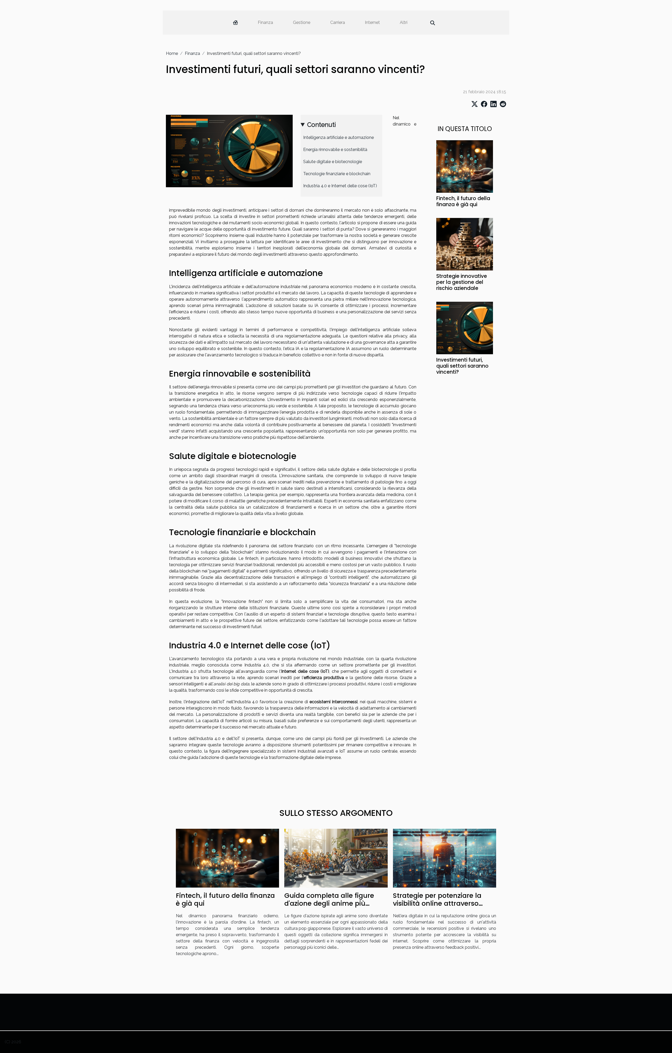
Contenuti (321, 124)
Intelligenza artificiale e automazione (338, 137)
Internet (372, 22)
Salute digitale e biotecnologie (332, 161)
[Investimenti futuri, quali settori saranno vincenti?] (464, 327)
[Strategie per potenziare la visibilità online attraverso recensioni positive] (444, 857)
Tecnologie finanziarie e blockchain (336, 173)
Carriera (337, 22)
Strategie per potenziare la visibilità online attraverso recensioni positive (437, 903)
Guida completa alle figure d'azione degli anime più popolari (329, 903)
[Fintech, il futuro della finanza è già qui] (464, 166)
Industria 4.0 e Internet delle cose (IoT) (340, 185)
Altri (403, 22)
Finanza (265, 22)
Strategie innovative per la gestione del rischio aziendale (461, 282)
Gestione (301, 22)
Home (172, 53)
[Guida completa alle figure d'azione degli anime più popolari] (335, 857)
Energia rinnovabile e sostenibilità (335, 149)
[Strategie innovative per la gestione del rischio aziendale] (464, 243)
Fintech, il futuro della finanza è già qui (463, 201)
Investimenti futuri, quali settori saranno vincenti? (462, 366)
